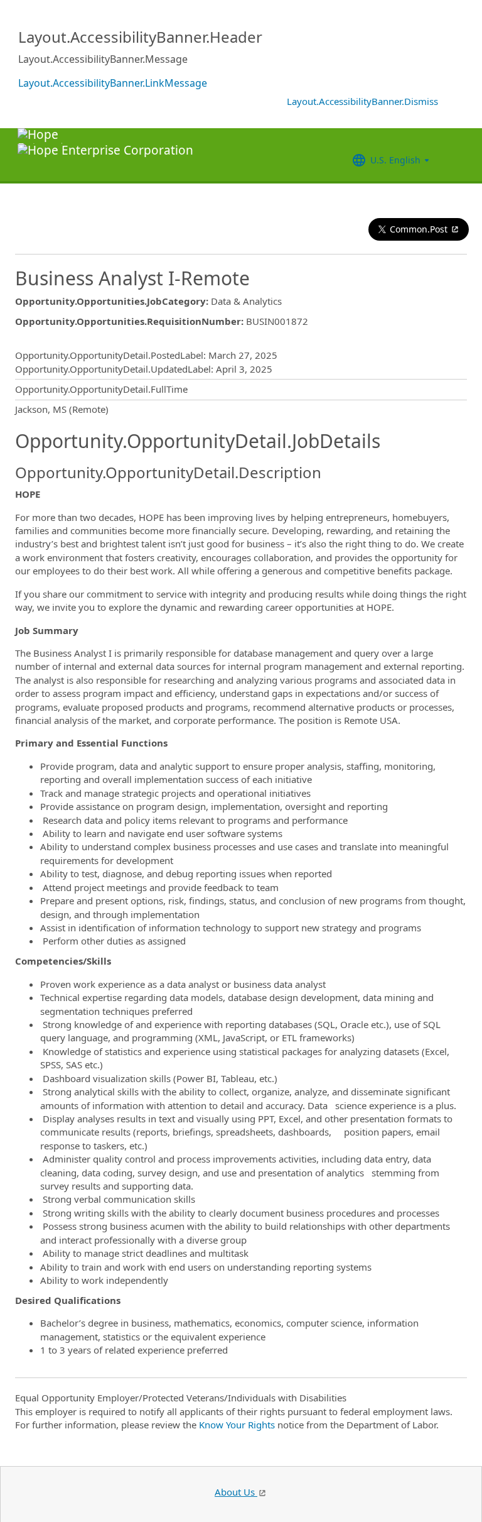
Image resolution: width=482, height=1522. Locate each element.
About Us (236, 1492)
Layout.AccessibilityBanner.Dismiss (362, 101)
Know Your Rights (237, 1424)
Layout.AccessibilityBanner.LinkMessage (112, 83)
